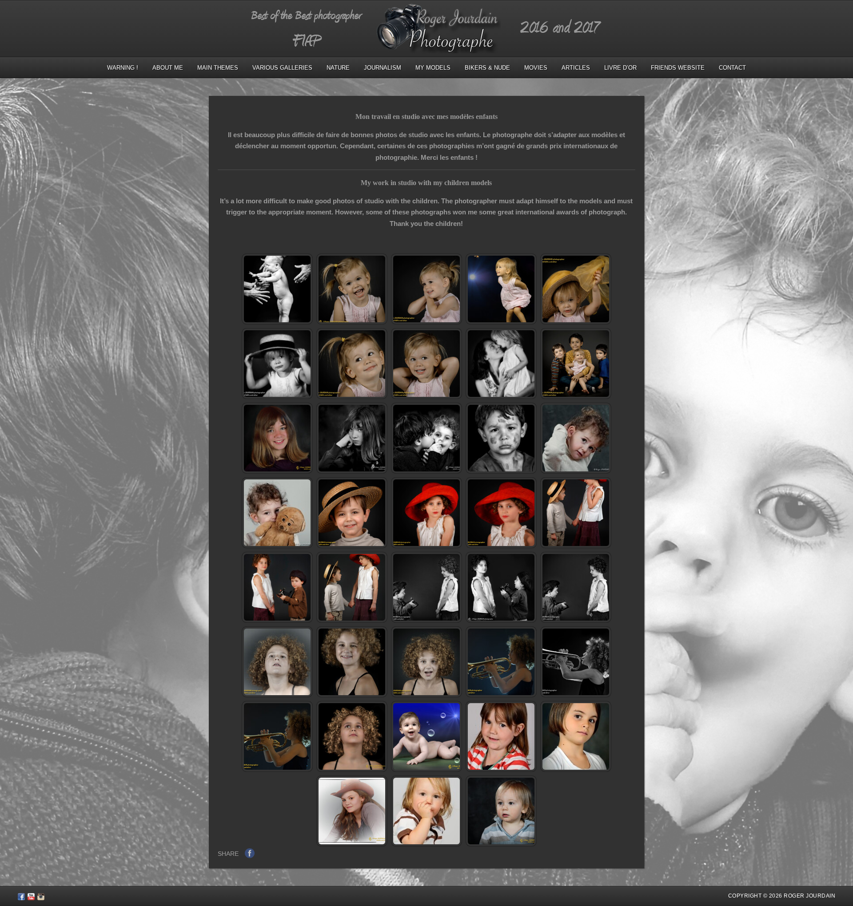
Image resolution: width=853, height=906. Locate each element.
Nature (338, 67)
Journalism (382, 67)
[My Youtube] (31, 898)
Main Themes (217, 67)
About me (167, 67)
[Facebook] (21, 898)
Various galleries (282, 67)
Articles (576, 67)
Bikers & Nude (487, 67)
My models (432, 67)
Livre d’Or (620, 67)
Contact (732, 67)
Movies (535, 67)
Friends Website (678, 67)
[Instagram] (40, 898)
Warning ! (122, 67)
